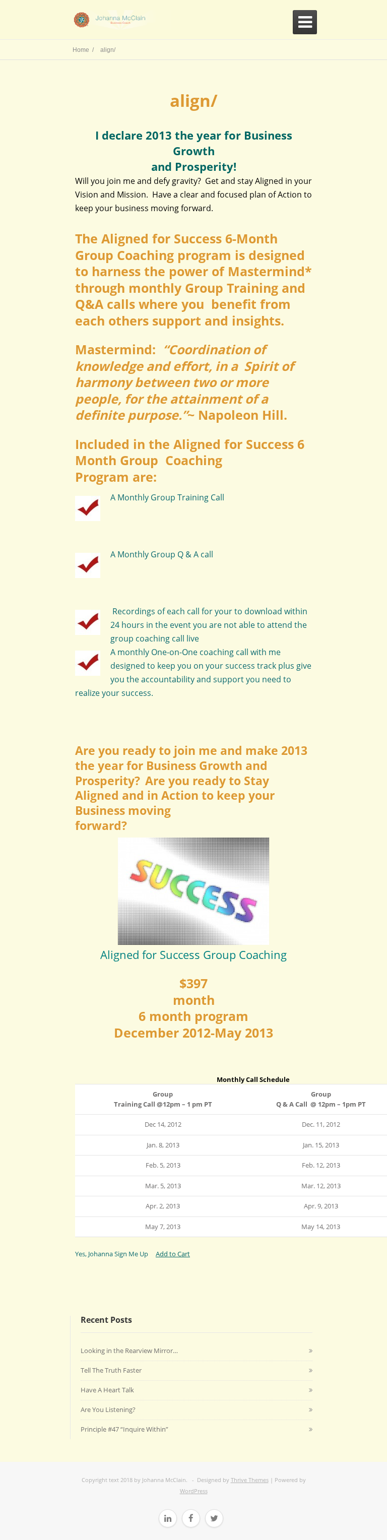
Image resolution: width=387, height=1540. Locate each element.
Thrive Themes (250, 1480)
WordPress (194, 1491)
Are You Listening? (108, 1409)
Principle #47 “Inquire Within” (124, 1429)
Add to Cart (173, 1253)
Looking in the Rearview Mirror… (129, 1350)
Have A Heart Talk (107, 1389)
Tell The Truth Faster (111, 1370)
